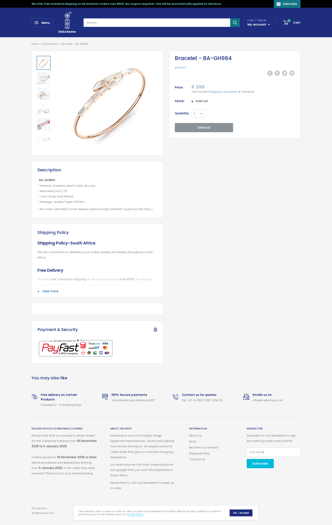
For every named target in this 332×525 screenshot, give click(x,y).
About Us (195, 435)
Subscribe (290, 4)
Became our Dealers (203, 447)
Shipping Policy (199, 453)
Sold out (204, 128)
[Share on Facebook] (270, 73)
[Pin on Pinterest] (277, 73)
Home (35, 44)
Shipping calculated (223, 92)
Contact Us (197, 459)
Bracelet (180, 68)
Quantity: (182, 113)
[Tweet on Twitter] (284, 73)
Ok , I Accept (241, 513)
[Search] (235, 22)
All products (50, 44)
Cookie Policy (135, 514)
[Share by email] (292, 73)
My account (257, 24)
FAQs (192, 441)
